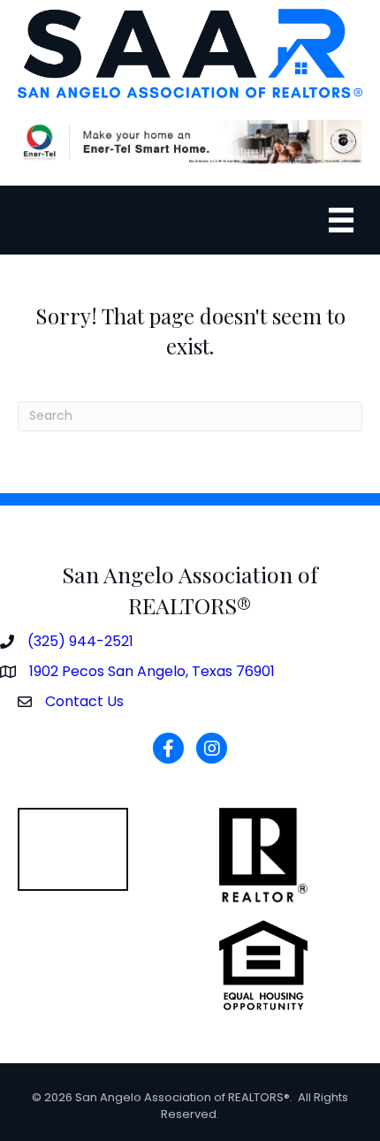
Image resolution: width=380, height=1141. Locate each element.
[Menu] (341, 220)
